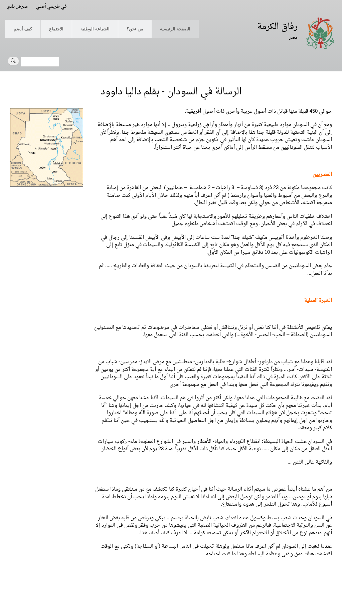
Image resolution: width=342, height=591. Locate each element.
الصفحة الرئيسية (175, 28)
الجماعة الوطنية (95, 28)
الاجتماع (56, 28)
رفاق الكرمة (277, 27)
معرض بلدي (17, 6)
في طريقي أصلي (51, 6)
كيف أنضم (23, 28)
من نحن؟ (135, 28)
